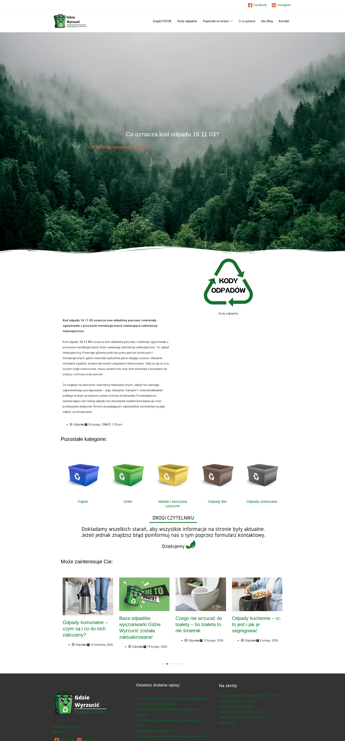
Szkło (127, 502)
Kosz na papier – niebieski (236, 706)
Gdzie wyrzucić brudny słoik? (155, 731)
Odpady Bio (217, 502)
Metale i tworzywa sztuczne (172, 504)
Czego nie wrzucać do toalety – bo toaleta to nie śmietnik (198, 624)
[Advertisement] (117, 288)
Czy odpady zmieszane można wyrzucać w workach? (171, 736)
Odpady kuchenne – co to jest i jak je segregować (256, 624)
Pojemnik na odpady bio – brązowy (242, 717)
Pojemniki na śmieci (216, 21)
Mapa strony (227, 722)
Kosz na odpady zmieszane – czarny (243, 712)
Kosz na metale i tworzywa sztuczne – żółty (248, 695)
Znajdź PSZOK (162, 21)
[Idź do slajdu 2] (167, 663)
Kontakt (284, 21)
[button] (65, 618)
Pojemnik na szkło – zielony (237, 701)
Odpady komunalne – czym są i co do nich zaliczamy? (85, 628)
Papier (83, 502)
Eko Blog (267, 21)
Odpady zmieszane (262, 502)
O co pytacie (247, 21)
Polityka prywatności (66, 726)
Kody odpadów (187, 21)
